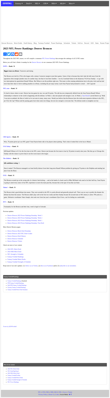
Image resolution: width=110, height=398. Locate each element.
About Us (51, 394)
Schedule (67, 43)
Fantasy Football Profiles (14, 375)
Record (86, 43)
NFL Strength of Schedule (15, 254)
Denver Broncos (7, 43)
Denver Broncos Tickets (14, 241)
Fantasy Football (44, 43)
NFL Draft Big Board (13, 371)
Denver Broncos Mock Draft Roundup (19, 231)
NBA (53, 3)
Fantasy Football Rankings (15, 257)
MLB (62, 3)
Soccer (65, 392)
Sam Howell (86, 96)
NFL (37, 3)
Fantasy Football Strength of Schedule (19, 262)
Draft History (28, 43)
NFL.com (6, 88)
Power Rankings (56, 43)
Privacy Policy (42, 394)
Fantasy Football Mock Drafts (16, 259)
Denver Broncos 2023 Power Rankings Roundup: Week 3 (24, 215)
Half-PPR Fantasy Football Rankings (17, 285)
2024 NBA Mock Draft (14, 251)
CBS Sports (7, 137)
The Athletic (7, 158)
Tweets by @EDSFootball (9, 326)
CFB (45, 3)
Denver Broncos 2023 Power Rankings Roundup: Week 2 (24, 218)
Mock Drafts (18, 43)
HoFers (80, 43)
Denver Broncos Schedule (15, 239)
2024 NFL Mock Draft (14, 249)
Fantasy (18, 3)
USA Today (6, 146)
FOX (4, 175)
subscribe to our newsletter (68, 266)
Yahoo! (5, 187)
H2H (92, 43)
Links (57, 394)
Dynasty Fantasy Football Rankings (17, 287)
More (71, 3)
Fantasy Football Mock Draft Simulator (18, 289)
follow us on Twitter (31, 266)
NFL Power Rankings (48, 58)
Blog (35, 43)
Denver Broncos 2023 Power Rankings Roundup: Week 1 (24, 220)
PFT (4, 202)
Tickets (73, 43)
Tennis (70, 392)
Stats (97, 43)
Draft (28, 3)
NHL (60, 392)
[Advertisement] (55, 24)
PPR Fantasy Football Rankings (16, 283)
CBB (51, 392)
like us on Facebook (47, 266)
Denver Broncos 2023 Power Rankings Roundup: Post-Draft (25, 223)
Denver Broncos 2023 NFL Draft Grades (19, 233)
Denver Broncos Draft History (16, 236)
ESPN (5, 66)
